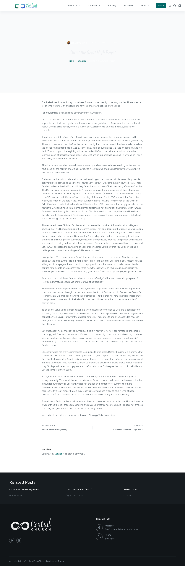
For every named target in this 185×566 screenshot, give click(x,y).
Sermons (114, 43)
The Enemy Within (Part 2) (79, 489)
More (143, 5)
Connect (92, 5)
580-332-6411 (112, 538)
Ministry (112, 5)
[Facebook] (174, 5)
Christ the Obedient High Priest (24, 489)
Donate (161, 6)
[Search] (170, 6)
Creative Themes (57, 561)
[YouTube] (179, 5)
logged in (59, 454)
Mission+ (128, 5)
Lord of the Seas (131, 489)
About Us (72, 5)
